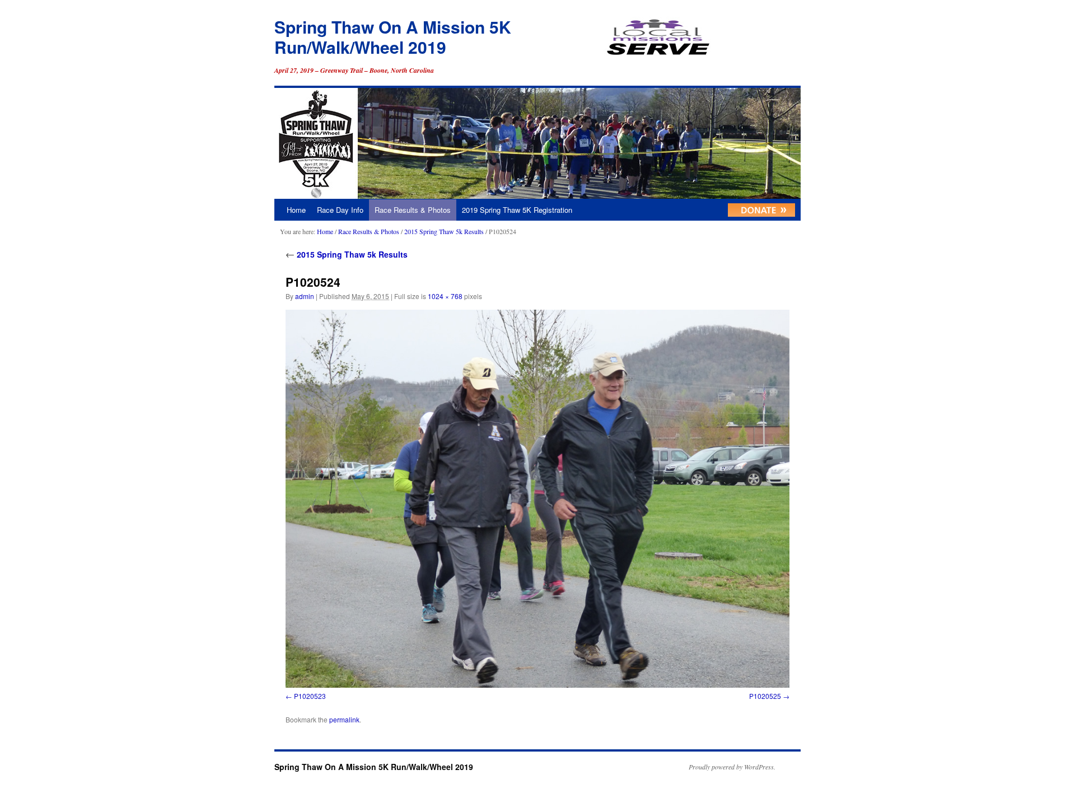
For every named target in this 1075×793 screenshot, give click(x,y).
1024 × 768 (445, 296)
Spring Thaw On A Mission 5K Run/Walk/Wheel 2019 (392, 37)
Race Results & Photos (413, 209)
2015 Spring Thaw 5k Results (444, 231)
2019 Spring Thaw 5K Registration (517, 209)
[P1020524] (537, 499)
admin (304, 296)
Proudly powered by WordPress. (732, 766)
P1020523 (310, 696)
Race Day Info (340, 209)
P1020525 (765, 696)
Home (296, 209)
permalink (344, 719)
